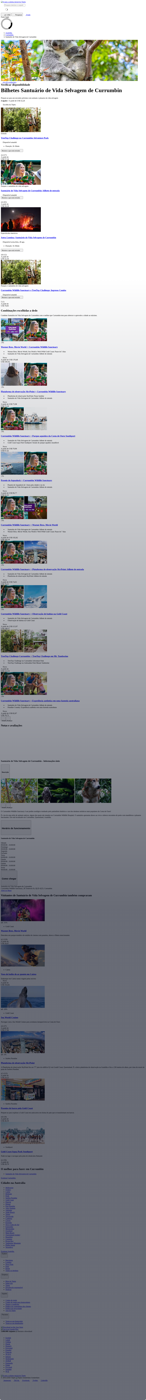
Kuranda (8, 1223)
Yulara (7, 1214)
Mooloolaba (9, 1229)
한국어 (8, 1354)
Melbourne (9, 1188)
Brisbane (8, 1194)
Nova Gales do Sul (12, 1225)
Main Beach (9, 1233)
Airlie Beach (10, 1212)
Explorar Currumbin (8, 1178)
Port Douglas (10, 1206)
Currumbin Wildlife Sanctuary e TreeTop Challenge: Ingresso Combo (33, 290)
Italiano (8, 1357)
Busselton (9, 1237)
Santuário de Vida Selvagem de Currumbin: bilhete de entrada (30, 190)
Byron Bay (9, 1241)
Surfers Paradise (11, 1198)
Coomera (8, 1239)
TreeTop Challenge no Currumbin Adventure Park (25, 138)
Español (8, 1350)
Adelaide (8, 1210)
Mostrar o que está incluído (11, 151)
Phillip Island (10, 1245)
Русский (8, 1367)
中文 (7, 1371)
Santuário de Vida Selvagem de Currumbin (20, 1174)
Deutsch (8, 1346)
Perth (7, 1196)
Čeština (8, 1342)
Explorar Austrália (7, 1251)
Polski (7, 1365)
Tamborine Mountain (13, 1243)
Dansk (7, 1344)
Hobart (7, 1204)
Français (8, 1352)
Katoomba (9, 1227)
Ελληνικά (8, 1348)
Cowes (7, 1221)
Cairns (7, 1192)
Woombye (9, 1247)
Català (7, 1340)
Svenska (8, 1369)
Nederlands (9, 1359)
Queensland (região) (12, 1235)
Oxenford (8, 1231)
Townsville (9, 1216)
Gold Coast (9, 1200)
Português (9, 1363)
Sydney (8, 1190)
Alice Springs (10, 1208)
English (8, 1338)
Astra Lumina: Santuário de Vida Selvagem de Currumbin (28, 237)
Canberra (8, 1218)
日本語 (8, 1361)
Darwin (8, 1202)
